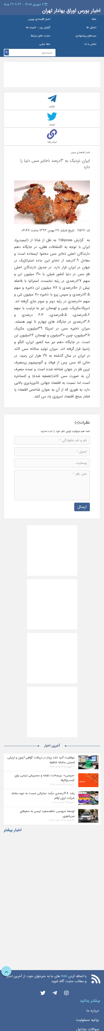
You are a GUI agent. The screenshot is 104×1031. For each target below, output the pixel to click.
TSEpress (65, 240)
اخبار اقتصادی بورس (39, 19)
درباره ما (92, 1010)
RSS (64, 976)
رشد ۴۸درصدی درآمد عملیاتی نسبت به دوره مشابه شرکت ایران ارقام (42, 796)
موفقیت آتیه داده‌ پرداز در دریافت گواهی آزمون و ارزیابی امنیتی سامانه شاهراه (40, 760)
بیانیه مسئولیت (87, 1020)
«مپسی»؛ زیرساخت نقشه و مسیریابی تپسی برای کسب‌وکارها (44, 778)
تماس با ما (90, 44)
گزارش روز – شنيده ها (38, 27)
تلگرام (52, 106)
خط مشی (44, 44)
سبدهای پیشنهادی (86, 36)
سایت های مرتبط (40, 36)
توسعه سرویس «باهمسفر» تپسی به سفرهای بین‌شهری (47, 813)
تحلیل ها (91, 27)
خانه (94, 19)
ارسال (82, 506)
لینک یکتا (52, 142)
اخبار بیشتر (12, 830)
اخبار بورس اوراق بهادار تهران (71, 11)
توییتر (52, 124)
